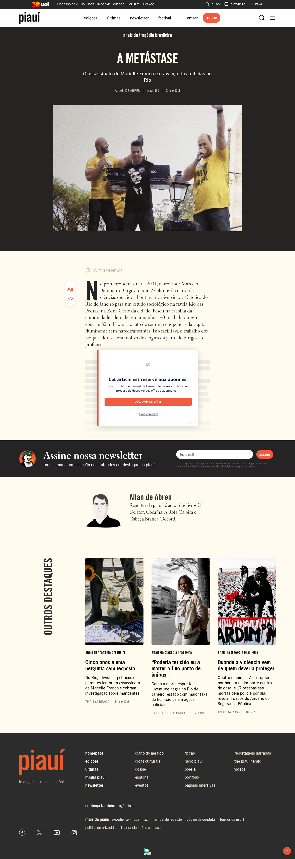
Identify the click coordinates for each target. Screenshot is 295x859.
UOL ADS (149, 4)
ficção (190, 752)
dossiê (140, 768)
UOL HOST (87, 4)
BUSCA (216, 4)
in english (27, 782)
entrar (192, 17)
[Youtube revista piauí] (57, 833)
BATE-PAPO (238, 4)
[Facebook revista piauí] (22, 833)
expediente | (122, 819)
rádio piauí (194, 760)
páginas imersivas (200, 784)
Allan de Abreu (150, 497)
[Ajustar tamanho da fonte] (70, 289)
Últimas (91, 768)
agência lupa (128, 805)
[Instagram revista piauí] (74, 833)
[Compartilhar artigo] (70, 298)
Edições (92, 760)
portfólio (192, 776)
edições (90, 17)
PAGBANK (103, 4)
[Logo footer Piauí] (48, 762)
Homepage (94, 752)
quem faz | (143, 819)
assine (264, 454)
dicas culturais (147, 760)
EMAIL (259, 4)
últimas (113, 17)
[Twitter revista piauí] (40, 833)
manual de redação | (169, 819)
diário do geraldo (149, 752)
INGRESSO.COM (67, 4)
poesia (190, 768)
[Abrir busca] (261, 18)
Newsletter (94, 784)
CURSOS (118, 4)
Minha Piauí (95, 776)
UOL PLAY (133, 4)
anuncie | (132, 827)
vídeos (239, 768)
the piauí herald (247, 760)
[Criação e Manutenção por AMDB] (147, 851)
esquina (142, 776)
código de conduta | (203, 819)
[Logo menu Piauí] (30, 18)
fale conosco (151, 827)
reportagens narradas (252, 752)
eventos (141, 784)
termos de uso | (233, 819)
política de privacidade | (104, 827)
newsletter (139, 17)
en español (54, 782)
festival (164, 17)
